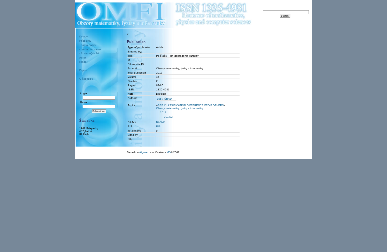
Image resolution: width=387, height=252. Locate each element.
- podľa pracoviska (90, 49)
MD (169, 152)
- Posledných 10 (89, 53)
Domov (83, 36)
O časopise (86, 78)
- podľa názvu (87, 44)
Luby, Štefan (164, 98)
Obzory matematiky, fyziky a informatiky (179, 108)
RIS (158, 126)
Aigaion (143, 152)
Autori (82, 57)
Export (83, 70)
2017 (163, 112)
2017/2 (168, 116)
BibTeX (160, 122)
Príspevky (85, 40)
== (190, 105)
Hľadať (83, 61)
